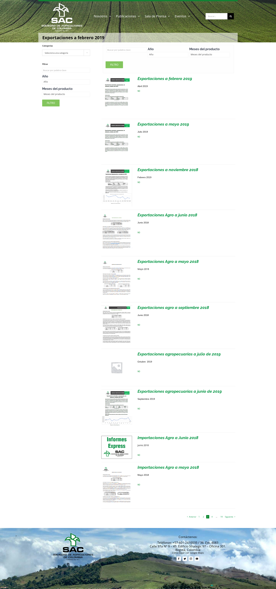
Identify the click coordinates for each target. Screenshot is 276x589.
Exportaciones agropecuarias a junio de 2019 (180, 391)
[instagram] (191, 558)
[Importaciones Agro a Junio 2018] (116, 436)
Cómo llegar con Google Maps (188, 552)
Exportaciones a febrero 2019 (165, 78)
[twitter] (185, 558)
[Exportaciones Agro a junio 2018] (116, 214)
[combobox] (66, 53)
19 (221, 516)
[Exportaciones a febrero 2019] (116, 77)
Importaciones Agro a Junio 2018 (168, 437)
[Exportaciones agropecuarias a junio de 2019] (116, 390)
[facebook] (178, 558)
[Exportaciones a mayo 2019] (116, 123)
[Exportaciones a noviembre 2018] (116, 168)
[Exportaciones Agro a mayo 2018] (116, 260)
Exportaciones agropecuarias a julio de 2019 (179, 354)
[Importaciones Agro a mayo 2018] (116, 466)
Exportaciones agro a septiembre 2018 (173, 307)
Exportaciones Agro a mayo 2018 (168, 261)
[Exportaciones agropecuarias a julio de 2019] (116, 353)
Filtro (114, 64)
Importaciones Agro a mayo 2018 (168, 467)
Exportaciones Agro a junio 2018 (167, 215)
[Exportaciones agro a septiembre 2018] (116, 306)
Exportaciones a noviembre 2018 (168, 169)
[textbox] (66, 53)
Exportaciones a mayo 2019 (163, 124)
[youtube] (197, 558)
